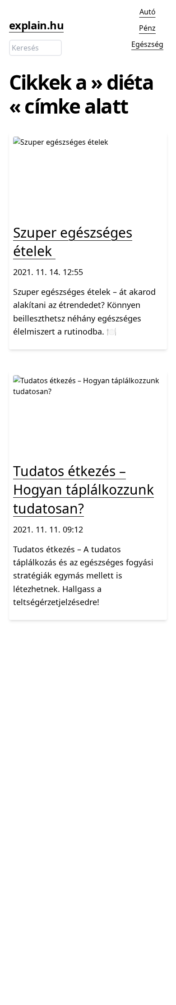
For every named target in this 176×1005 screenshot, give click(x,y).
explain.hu (36, 25)
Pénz (147, 28)
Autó (147, 12)
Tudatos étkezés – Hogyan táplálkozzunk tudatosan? (83, 490)
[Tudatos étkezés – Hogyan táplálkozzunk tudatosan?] (88, 447)
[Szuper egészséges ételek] (88, 209)
